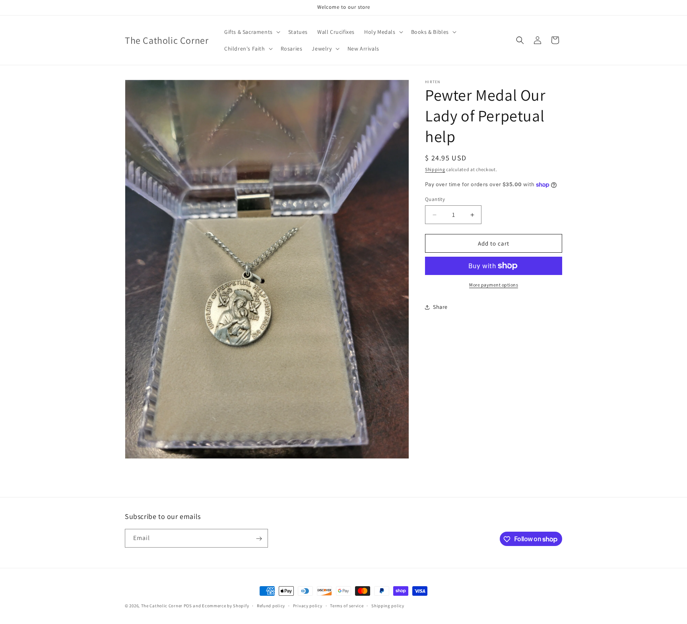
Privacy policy (307, 605)
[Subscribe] (259, 538)
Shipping (435, 169)
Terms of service (346, 605)
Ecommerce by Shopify (225, 605)
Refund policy (271, 605)
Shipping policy (387, 605)
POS (188, 605)
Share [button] (440, 307)
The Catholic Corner (161, 605)
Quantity (435, 199)
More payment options (493, 285)
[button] (251, 31)
